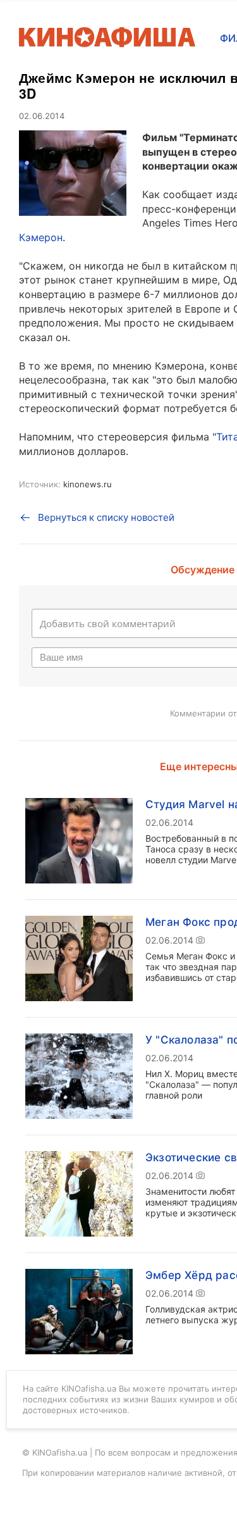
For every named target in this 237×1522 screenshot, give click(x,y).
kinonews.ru (87, 484)
